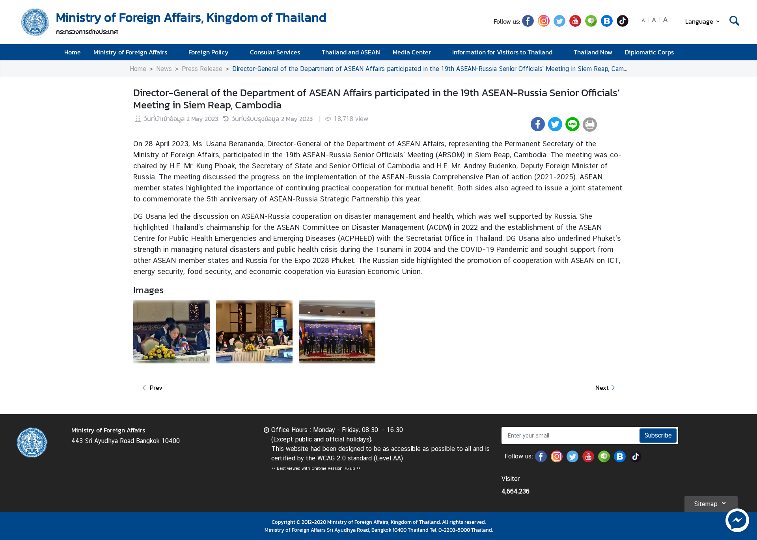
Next (602, 387)
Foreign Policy (208, 52)
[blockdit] (607, 24)
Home (72, 52)
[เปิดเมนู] (733, 52)
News (164, 69)
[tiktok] (622, 24)
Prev (156, 387)
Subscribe (658, 435)
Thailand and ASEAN (351, 52)
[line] (591, 24)
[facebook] (528, 24)
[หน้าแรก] (35, 22)
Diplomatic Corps (649, 52)
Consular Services (275, 52)
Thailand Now (593, 52)
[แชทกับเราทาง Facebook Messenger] (737, 519)
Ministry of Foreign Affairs (130, 52)
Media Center (412, 52)
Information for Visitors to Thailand (502, 52)
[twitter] (559, 24)
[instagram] (544, 24)
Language (699, 21)
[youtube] (575, 24)
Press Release (202, 69)
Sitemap (706, 504)
